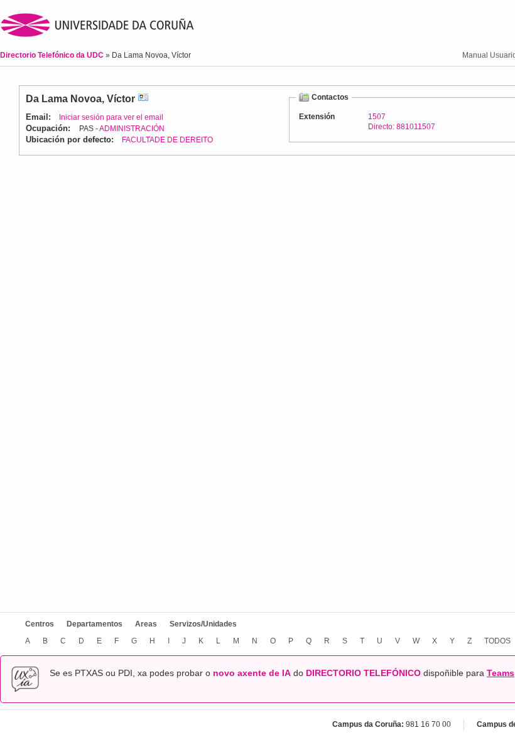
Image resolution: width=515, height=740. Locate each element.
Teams (500, 673)
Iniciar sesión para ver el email (111, 117)
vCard (143, 98)
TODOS (497, 641)
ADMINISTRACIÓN (132, 128)
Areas (146, 624)
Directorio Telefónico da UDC (53, 55)
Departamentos (94, 624)
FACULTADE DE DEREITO (167, 139)
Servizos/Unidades (203, 624)
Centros (39, 624)
